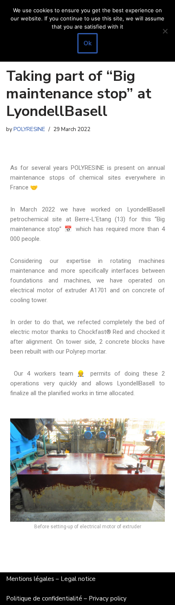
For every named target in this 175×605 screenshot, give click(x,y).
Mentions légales (30, 579)
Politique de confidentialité (44, 598)
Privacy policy (108, 598)
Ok (87, 43)
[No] (165, 31)
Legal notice (78, 579)
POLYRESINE (29, 129)
